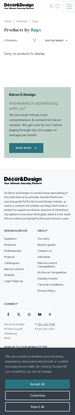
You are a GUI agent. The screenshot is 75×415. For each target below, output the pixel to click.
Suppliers (10, 238)
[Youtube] (39, 314)
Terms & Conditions (50, 284)
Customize (37, 395)
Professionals (12, 250)
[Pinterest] (50, 314)
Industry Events (47, 278)
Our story (43, 238)
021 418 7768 (46, 324)
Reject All (37, 406)
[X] (19, 314)
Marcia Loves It (14, 269)
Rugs (36, 30)
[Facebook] (8, 314)
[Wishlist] (57, 6)
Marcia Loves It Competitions (47, 264)
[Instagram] (29, 314)
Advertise (44, 256)
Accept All (37, 384)
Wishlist (9, 275)
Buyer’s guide (47, 244)
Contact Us (45, 250)
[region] (37, 381)
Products (10, 244)
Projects (9, 256)
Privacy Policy (46, 290)
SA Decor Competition (52, 272)
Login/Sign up (13, 281)
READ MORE (26, 148)
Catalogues (11, 263)
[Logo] (25, 6)
